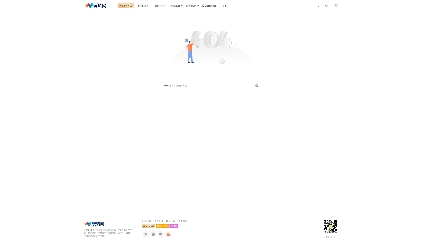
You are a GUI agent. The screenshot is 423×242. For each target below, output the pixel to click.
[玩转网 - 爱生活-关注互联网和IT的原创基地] (94, 223)
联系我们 (170, 220)
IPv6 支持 (149, 226)
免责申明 (158, 220)
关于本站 (182, 220)
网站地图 (146, 220)
